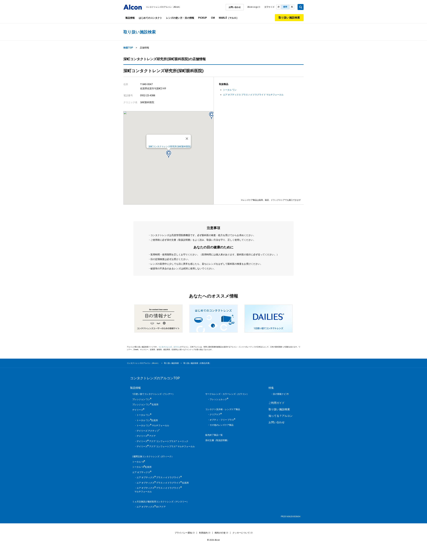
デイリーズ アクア (146, 436)
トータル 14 (138, 462)
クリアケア (216, 414)
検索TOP (128, 47)
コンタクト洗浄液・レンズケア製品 (222, 409)
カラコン (176, 347)
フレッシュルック (219, 399)
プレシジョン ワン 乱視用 (145, 404)
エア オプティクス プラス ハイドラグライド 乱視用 (163, 483)
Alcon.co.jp (252, 7)
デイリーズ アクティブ (148, 431)
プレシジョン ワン (141, 399)
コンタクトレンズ (165, 347)
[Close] (187, 139)
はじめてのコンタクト (150, 17)
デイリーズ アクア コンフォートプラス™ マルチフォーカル (166, 446)
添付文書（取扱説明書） (217, 440)
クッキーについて (241, 533)
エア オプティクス (141, 472)
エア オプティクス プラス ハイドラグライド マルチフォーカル (253, 94)
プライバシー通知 (183, 533)
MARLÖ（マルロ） (229, 17)
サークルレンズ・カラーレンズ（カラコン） (227, 394)
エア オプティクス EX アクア (151, 507)
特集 (271, 387)
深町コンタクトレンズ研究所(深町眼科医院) (169, 146)
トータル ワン (230, 90)
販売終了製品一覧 (214, 435)
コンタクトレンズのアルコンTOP (155, 378)
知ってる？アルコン (281, 415)
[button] (169, 154)
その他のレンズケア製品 (222, 425)
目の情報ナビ (279, 394)
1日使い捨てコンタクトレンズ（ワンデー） (153, 394)
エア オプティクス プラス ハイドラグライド (159, 477)
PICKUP (202, 17)
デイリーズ (138, 410)
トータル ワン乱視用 (147, 420)
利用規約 (203, 533)
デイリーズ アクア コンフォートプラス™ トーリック (162, 441)
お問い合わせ (235, 7)
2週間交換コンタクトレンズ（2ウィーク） (153, 456)
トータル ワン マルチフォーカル (153, 425)
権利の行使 (220, 533)
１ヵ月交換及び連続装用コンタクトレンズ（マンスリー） (160, 501)
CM (213, 17)
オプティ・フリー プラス (222, 420)
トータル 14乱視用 (141, 467)
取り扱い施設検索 (289, 17)
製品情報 (130, 17)
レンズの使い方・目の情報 (180, 17)
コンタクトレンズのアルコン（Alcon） (163, 7)
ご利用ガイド (277, 402)
